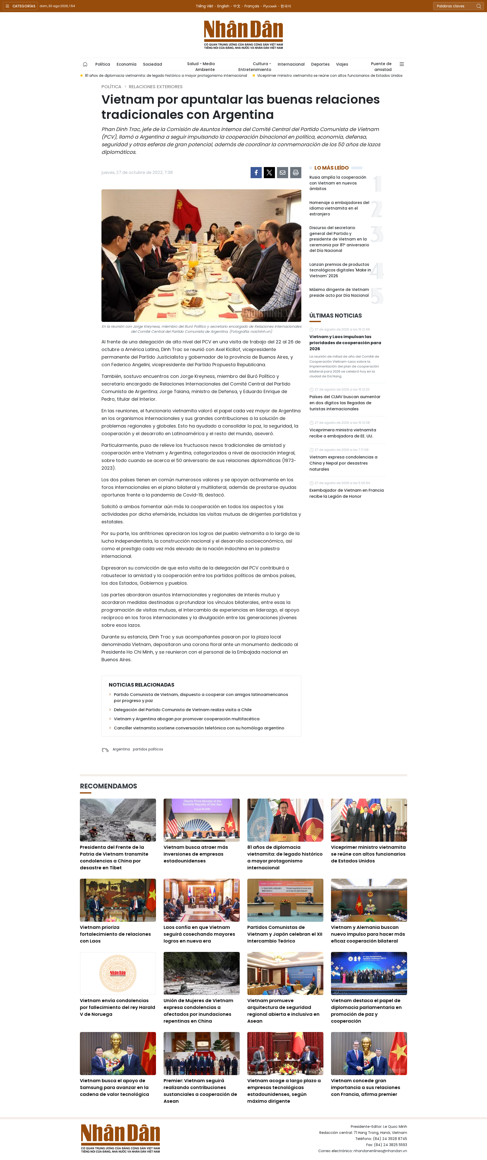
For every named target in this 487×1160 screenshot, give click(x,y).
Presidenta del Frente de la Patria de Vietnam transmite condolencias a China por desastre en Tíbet (114, 857)
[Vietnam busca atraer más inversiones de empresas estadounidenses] (202, 820)
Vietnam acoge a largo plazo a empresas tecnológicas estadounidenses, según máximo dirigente (284, 1090)
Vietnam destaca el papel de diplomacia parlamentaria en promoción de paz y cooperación (366, 1010)
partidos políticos (148, 749)
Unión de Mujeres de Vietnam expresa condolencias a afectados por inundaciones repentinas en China (198, 1010)
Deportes (320, 64)
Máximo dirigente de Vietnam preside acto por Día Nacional (339, 292)
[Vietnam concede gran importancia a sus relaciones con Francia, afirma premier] (369, 1053)
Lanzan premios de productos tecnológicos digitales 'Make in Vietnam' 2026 (340, 270)
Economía (126, 64)
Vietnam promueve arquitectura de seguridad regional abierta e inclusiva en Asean (283, 1010)
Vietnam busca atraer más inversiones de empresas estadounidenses (196, 854)
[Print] (295, 172)
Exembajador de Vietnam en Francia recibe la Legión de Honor (346, 493)
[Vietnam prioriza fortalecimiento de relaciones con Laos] (118, 900)
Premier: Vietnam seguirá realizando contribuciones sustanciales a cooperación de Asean (200, 1090)
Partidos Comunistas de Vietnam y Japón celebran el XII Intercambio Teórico (284, 934)
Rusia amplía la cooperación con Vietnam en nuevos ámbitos (337, 183)
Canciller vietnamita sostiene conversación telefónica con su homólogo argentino (199, 728)
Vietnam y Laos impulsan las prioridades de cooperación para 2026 (345, 343)
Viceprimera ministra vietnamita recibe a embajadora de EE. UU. (342, 433)
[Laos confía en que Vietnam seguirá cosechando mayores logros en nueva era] (202, 900)
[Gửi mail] (282, 172)
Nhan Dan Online (243, 35)
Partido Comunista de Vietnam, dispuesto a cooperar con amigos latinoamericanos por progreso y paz (201, 698)
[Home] (85, 64)
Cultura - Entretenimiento (254, 66)
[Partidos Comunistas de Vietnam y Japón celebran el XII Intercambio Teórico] (285, 900)
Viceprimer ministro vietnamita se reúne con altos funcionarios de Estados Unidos (368, 854)
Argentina (121, 749)
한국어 (286, 6)
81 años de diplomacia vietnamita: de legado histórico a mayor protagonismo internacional (285, 857)
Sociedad (152, 64)
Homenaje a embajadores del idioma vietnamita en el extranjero (339, 208)
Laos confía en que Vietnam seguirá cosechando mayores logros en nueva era (199, 934)
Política (102, 64)
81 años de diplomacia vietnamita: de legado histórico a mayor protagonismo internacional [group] (166, 75)
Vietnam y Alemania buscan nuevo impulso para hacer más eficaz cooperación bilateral (368, 934)
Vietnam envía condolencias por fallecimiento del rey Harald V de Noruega (117, 1007)
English (223, 6)
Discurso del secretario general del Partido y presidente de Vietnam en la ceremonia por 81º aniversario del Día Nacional (339, 239)
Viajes (342, 64)
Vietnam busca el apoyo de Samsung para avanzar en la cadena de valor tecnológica (114, 1087)
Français (252, 6)
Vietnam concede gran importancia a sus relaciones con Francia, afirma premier (365, 1087)
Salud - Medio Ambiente (201, 66)
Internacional (291, 64)
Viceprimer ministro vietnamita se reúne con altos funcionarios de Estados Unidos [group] (330, 75)
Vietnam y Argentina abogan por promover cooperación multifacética (186, 719)
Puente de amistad (381, 66)
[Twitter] (269, 172)
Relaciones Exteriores (156, 86)
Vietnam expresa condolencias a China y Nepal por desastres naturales (343, 463)
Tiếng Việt (204, 6)
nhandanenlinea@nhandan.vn (380, 1150)
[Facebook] (256, 172)
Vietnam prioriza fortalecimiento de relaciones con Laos (115, 934)
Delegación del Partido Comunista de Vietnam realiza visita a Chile (183, 710)
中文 (236, 6)
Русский (269, 6)
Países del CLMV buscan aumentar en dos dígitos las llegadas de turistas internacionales (344, 403)
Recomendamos (108, 786)
